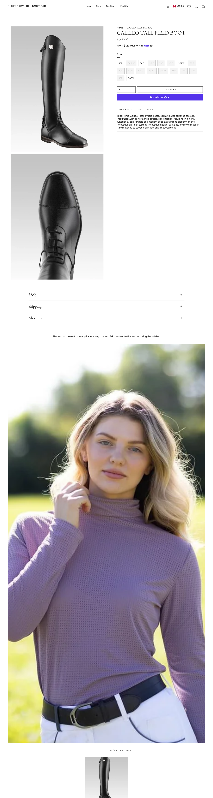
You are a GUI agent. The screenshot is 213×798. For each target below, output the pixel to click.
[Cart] (203, 6)
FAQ (32, 294)
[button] (99, 6)
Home (120, 27)
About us (35, 318)
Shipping (35, 306)
